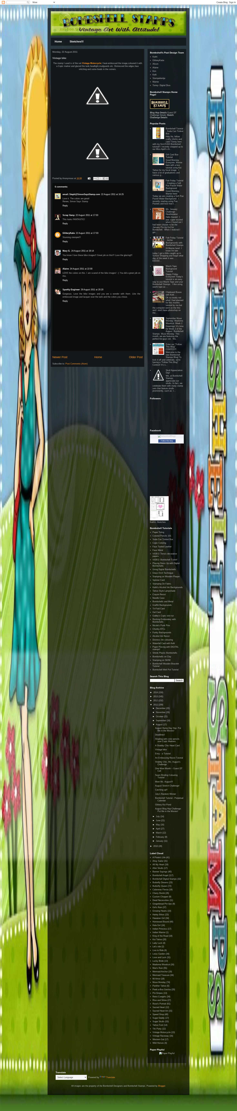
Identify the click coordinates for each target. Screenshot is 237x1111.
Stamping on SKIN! (162, 660)
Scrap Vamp (69, 215)
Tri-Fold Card (159, 608)
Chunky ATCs (159, 629)
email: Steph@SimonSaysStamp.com (81, 194)
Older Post (136, 357)
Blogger (161, 1086)
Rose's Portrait (159, 1003)
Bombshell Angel (160, 875)
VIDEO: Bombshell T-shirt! (165, 559)
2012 (155, 700)
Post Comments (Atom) (76, 363)
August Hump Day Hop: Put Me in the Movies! (168, 729)
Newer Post (59, 357)
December (161, 708)
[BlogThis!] (97, 178)
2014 (155, 692)
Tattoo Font (158, 1025)
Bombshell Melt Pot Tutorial (165, 669)
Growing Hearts (160, 911)
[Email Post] (89, 178)
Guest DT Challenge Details (163, 113)
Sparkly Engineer (71, 289)
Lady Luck (157, 943)
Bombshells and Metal (163, 601)
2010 (155, 846)
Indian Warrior (159, 932)
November (161, 712)
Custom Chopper (160, 896)
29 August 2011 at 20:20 (92, 289)
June (158, 820)
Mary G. (66, 251)
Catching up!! (161, 790)
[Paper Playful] (166, 1053)
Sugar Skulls (158, 1021)
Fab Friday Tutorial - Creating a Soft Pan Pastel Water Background (174, 184)
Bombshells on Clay (162, 656)
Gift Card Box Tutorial (172, 155)
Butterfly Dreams (160, 882)
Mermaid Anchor (160, 971)
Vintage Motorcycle (91, 63)
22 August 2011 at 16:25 (112, 194)
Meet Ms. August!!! (164, 781)
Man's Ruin (158, 968)
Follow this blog (167, 441)
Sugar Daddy (159, 1018)
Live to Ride (158, 950)
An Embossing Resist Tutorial (169, 758)
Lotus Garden (159, 954)
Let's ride (157, 946)
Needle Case (158, 598)
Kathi (155, 57)
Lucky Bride (158, 961)
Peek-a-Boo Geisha (162, 989)
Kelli (155, 74)
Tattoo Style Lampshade (164, 591)
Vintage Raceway (161, 1036)
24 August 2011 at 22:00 (81, 269)
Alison (155, 64)
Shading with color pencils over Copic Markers (167, 740)
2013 (155, 696)
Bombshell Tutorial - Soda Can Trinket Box (174, 131)
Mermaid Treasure (161, 975)
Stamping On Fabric (162, 584)
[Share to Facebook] (104, 178)
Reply (65, 205)
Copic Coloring (159, 543)
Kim (154, 71)
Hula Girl (157, 925)
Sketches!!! (77, 41)
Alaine (66, 269)
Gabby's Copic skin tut (163, 616)
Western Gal (158, 1039)
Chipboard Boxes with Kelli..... (174, 293)
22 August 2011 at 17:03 (87, 215)
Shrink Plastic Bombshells (165, 653)
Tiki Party (157, 1029)
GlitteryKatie (69, 233)
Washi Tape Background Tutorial (171, 268)
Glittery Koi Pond (163, 804)
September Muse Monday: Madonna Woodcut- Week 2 (174, 321)
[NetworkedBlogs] (167, 436)
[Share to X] (101, 178)
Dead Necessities (161, 900)
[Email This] (94, 178)
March (159, 833)
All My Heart (158, 864)
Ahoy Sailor (158, 861)
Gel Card (157, 612)
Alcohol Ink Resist (161, 636)
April (158, 828)
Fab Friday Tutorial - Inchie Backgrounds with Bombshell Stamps (174, 242)
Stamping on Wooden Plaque (166, 576)
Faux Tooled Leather (162, 546)
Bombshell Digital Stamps (165, 879)
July (158, 816)
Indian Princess (160, 929)
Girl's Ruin (157, 907)
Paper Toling (158, 532)
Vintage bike (161, 749)
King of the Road (160, 936)
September (161, 720)
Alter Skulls (158, 868)
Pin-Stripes (158, 993)
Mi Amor (156, 978)
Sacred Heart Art (160, 1011)
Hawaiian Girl (159, 918)
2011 (155, 704)
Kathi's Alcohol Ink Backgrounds (168, 587)
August (159, 724)
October (160, 716)
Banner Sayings (160, 871)
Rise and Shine (160, 1000)
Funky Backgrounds (162, 632)
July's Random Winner (165, 794)
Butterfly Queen (160, 886)
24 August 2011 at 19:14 (82, 251)
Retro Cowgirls (159, 996)
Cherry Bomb (159, 893)
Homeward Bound (161, 921)
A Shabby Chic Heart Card (167, 745)
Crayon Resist (159, 594)
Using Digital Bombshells (164, 569)
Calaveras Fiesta (160, 889)
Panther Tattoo (159, 986)
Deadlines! (160, 735)
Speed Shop (158, 1014)
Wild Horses (158, 1043)
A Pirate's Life (159, 857)
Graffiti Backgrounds (162, 605)
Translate (110, 1077)
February (160, 837)
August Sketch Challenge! (167, 786)
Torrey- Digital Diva (161, 85)
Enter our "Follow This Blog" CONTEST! (174, 347)
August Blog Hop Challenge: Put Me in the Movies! (168, 809)
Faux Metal (158, 550)
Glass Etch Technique (163, 573)
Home (58, 41)
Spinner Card (159, 580)
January (160, 841)
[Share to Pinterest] (107, 178)
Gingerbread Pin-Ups (162, 904)
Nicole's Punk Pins (161, 625)
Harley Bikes (158, 914)
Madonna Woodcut (161, 964)
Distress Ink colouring (163, 640)
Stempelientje (159, 78)
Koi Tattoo (157, 939)
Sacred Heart (159, 1007)
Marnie (156, 82)
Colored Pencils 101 (162, 536)
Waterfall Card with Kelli (164, 643)
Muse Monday (159, 982)
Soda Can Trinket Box (163, 539)
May (158, 824)
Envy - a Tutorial (163, 753)
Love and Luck (159, 957)
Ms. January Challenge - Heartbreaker (172, 211)
